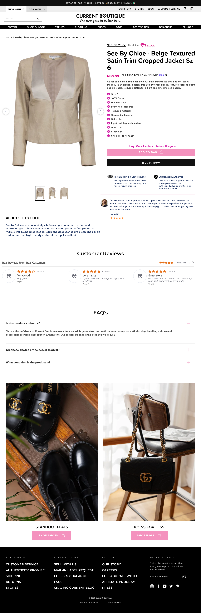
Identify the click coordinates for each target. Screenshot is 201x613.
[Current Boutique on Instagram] (152, 586)
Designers (165, 27)
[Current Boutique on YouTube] (165, 586)
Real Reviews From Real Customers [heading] (24, 262)
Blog (150, 9)
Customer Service (168, 9)
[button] (189, 262)
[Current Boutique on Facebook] (158, 586)
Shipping (13, 576)
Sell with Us (65, 564)
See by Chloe (116, 45)
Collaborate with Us (121, 576)
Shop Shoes (48, 535)
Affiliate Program (119, 582)
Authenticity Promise (25, 570)
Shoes (102, 27)
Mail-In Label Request (73, 570)
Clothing (81, 27)
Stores (139, 9)
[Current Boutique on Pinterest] (177, 586)
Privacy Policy (114, 602)
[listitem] (40, 277)
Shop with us (16, 9)
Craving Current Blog (74, 587)
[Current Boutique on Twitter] (171, 586)
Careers (109, 570)
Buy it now (151, 162)
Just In (12, 27)
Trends (59, 27)
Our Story (125, 9)
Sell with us (37, 9)
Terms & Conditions (89, 602)
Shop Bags (145, 535)
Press (107, 587)
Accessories (141, 27)
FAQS (58, 582)
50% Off (188, 27)
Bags (119, 27)
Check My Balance (70, 576)
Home (9, 37)
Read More (161, 286)
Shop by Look (36, 27)
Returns (13, 582)
